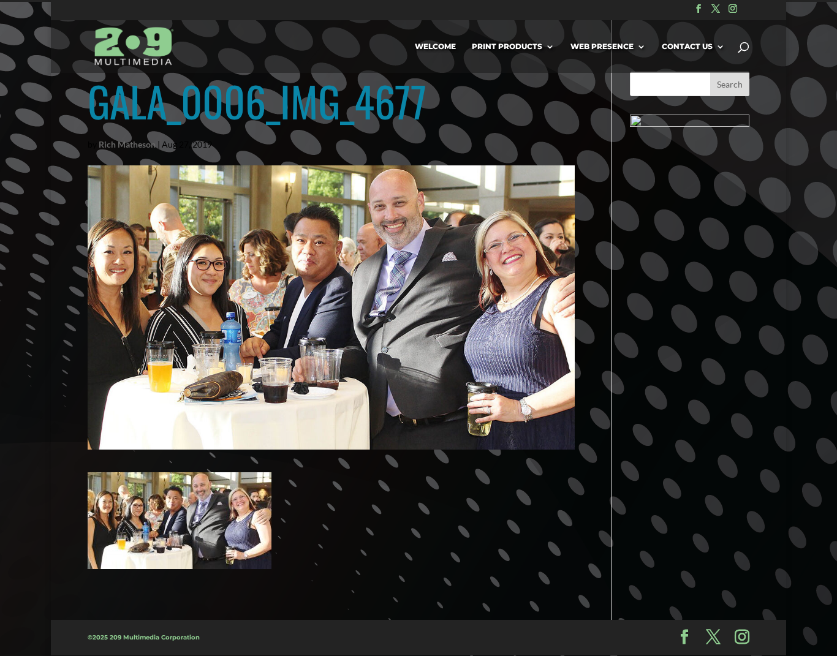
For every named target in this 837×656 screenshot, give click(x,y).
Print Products (507, 46)
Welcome (435, 46)
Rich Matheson (127, 144)
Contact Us (687, 46)
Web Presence (602, 46)
